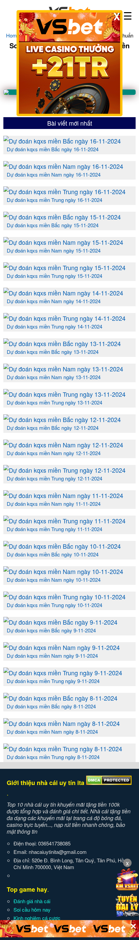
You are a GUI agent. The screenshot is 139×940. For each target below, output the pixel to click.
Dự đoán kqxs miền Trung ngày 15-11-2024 (54, 275)
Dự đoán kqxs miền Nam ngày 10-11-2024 (54, 579)
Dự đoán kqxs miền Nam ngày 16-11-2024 (54, 174)
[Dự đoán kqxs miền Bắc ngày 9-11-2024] (60, 622)
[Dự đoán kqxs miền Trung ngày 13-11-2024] (64, 394)
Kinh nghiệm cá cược (36, 917)
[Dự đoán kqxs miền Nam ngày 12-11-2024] (63, 444)
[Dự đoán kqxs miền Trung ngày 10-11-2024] (64, 596)
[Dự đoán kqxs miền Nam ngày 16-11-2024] (63, 166)
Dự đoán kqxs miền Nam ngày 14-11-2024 (54, 301)
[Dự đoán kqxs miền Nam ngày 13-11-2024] (63, 368)
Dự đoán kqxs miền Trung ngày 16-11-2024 (54, 199)
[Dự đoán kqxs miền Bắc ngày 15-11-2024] (62, 216)
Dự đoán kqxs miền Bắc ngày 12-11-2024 (53, 427)
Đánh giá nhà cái (31, 901)
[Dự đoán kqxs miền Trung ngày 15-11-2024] (64, 267)
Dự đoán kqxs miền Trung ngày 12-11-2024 (54, 478)
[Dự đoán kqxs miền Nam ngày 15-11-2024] (63, 242)
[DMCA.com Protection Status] (109, 782)
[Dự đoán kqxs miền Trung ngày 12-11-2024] (64, 470)
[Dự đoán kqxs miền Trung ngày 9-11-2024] (62, 672)
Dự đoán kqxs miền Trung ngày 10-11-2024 (54, 604)
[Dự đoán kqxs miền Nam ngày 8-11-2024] (61, 723)
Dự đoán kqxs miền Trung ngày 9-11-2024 (53, 680)
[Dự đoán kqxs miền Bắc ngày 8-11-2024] (60, 698)
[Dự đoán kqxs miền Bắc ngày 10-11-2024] (62, 546)
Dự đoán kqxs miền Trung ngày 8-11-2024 (53, 756)
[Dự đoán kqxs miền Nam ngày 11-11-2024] (63, 495)
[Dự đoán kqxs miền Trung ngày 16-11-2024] (64, 191)
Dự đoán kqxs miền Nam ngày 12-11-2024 (54, 452)
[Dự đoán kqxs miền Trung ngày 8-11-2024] (62, 748)
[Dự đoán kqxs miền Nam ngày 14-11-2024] (63, 292)
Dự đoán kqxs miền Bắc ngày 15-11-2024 (53, 225)
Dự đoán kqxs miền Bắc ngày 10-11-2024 (53, 554)
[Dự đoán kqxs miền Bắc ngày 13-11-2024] (62, 343)
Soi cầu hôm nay (32, 909)
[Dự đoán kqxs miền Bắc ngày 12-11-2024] (62, 419)
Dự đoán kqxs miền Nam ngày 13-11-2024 (54, 377)
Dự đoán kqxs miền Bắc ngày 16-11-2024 (53, 149)
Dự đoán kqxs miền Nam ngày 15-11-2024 (54, 250)
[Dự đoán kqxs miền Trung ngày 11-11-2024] (64, 520)
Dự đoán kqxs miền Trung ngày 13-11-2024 (54, 402)
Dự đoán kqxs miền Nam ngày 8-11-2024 (52, 731)
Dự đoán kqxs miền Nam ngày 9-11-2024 (52, 655)
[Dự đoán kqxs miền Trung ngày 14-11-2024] (64, 318)
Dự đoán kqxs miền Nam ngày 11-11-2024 (54, 503)
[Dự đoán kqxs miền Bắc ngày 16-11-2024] (62, 140)
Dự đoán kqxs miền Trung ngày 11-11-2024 (54, 528)
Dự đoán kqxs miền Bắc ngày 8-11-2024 (51, 706)
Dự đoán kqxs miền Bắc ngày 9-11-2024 (51, 630)
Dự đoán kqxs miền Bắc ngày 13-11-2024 (53, 351)
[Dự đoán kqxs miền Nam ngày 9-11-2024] (61, 647)
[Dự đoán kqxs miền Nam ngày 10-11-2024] (63, 571)
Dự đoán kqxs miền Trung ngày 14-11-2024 (54, 326)
